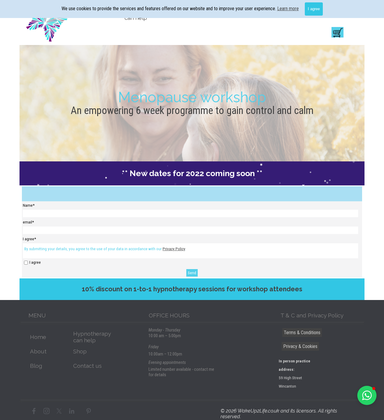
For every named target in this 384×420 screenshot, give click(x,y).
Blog (36, 365)
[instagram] (46, 411)
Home (38, 337)
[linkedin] (72, 411)
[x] (59, 411)
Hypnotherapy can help (92, 337)
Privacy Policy (174, 249)
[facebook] (34, 411)
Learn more (288, 8)
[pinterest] (88, 411)
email (28, 222)
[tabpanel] (192, 97)
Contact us (87, 365)
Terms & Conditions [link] (302, 332)
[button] (366, 395)
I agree (35, 262)
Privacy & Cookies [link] (300, 346)
